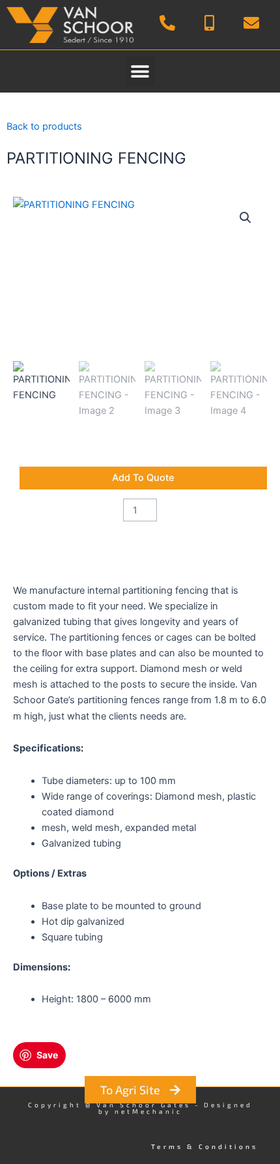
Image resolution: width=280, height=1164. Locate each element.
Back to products (44, 126)
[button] (140, 71)
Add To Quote (143, 478)
